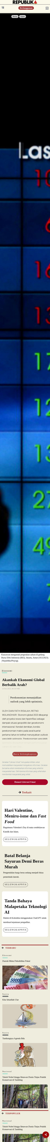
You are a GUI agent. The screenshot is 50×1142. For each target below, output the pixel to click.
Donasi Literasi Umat (25, 782)
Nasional (7, 1071)
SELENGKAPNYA (16, 839)
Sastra (5, 994)
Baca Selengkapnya (25, 754)
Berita (15, 16)
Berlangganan (26, 8)
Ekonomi (7, 955)
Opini (22, 16)
